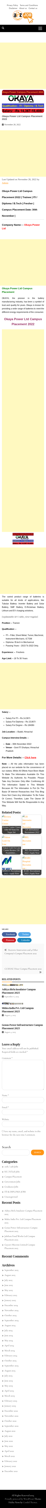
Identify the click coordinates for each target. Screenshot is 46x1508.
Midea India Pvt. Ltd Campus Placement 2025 (18, 1009)
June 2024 (8, 1335)
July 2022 (8, 1436)
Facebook (10, 934)
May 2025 (8, 1290)
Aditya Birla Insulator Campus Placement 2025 (19, 991)
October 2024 (10, 1315)
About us (23, 8)
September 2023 (11, 1365)
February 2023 (10, 1400)
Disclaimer (13, 8)
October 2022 (10, 1420)
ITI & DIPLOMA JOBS (15, 1191)
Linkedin (25, 940)
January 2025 (10, 1300)
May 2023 (8, 1385)
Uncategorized (11, 1196)
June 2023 (8, 1380)
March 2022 (9, 1456)
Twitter (25, 934)
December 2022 (11, 1410)
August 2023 (9, 1370)
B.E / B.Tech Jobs (12, 1171)
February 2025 (10, 1295)
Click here (30, 757)
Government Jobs (12, 1181)
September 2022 (11, 1425)
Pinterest (9, 940)
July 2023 (8, 1375)
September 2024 (11, 1320)
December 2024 (11, 1305)
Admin (5, 183)
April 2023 (9, 1390)
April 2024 (9, 1345)
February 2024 (10, 1355)
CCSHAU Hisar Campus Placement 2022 (23, 968)
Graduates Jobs (11, 1186)
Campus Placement (13, 1176)
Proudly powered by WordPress (19, 1498)
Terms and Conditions (29, 5)
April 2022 (9, 1451)
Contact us (33, 8)
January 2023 (10, 1405)
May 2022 (8, 1446)
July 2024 (8, 1330)
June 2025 (8, 1285)
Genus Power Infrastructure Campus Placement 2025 (22, 1026)
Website (5, 1119)
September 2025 (11, 1270)
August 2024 (9, 1325)
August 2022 (9, 1431)
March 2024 (9, 1350)
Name (5, 1095)
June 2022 (8, 1441)
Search (6, 1147)
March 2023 (9, 1395)
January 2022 (10, 1466)
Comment (7, 1058)
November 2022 (11, 1415)
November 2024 (11, 1310)
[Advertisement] (23, 66)
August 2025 (9, 1275)
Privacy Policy (12, 5)
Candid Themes (30, 1502)
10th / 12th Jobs (11, 1166)
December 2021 (11, 1471)
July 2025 (8, 1280)
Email (5, 1107)
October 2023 (10, 1360)
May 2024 (8, 1340)
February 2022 (10, 1461)
